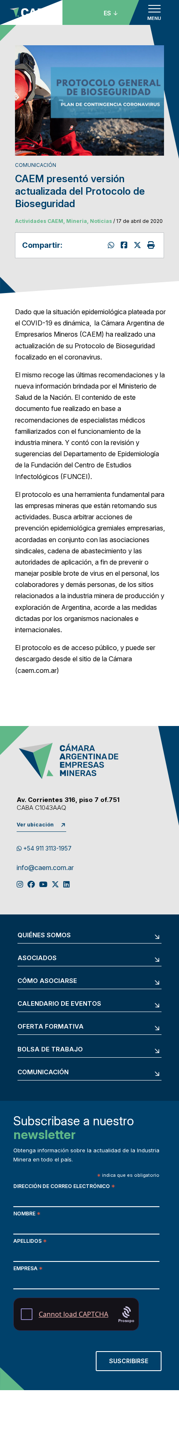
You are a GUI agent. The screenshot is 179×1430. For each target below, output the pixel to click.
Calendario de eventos (59, 1003)
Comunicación (43, 1072)
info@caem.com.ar (45, 868)
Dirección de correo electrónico (64, 1187)
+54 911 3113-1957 (47, 848)
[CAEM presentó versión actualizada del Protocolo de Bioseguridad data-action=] (112, 245)
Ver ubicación (35, 824)
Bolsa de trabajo (50, 1049)
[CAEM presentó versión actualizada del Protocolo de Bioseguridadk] (125, 245)
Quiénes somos (44, 935)
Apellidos (30, 1242)
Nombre (26, 1214)
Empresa (27, 1269)
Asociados (37, 958)
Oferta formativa (50, 1026)
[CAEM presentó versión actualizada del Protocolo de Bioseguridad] (138, 245)
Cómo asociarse (47, 981)
